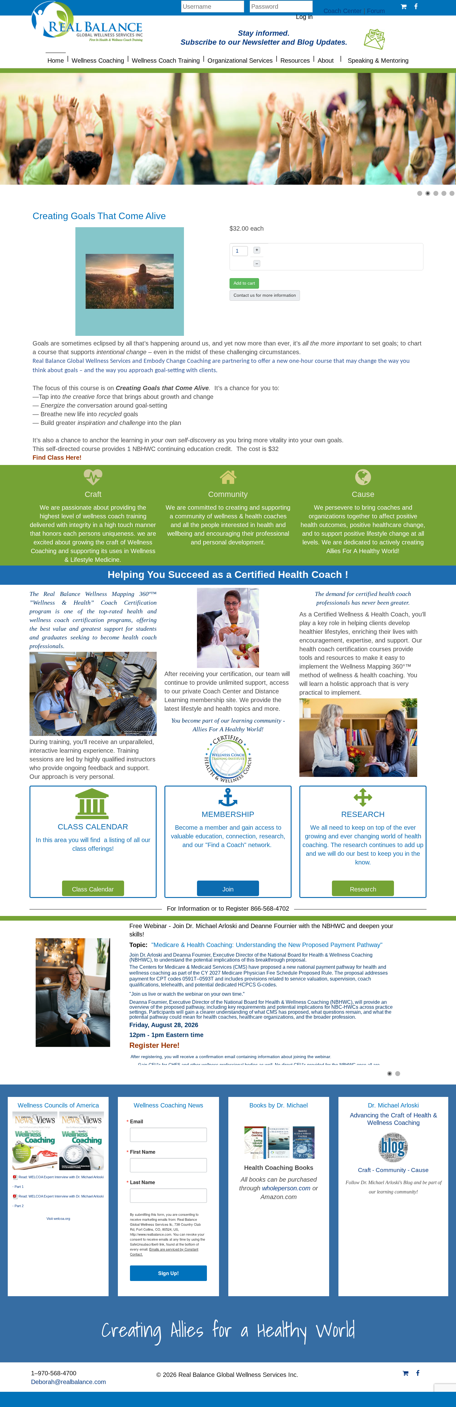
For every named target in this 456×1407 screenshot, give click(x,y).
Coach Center (343, 10)
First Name (142, 1151)
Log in (304, 16)
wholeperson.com (287, 1188)
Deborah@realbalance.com (68, 1381)
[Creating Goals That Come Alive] (129, 280)
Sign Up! (168, 1273)
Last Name (142, 1182)
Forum (376, 10)
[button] (68, 58)
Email (136, 1121)
